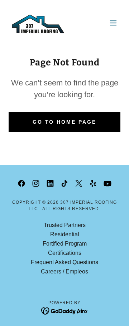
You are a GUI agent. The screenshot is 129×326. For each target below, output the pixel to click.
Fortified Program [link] (65, 244)
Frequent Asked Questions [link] (64, 262)
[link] (38, 23)
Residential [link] (64, 234)
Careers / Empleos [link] (64, 271)
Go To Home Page (65, 122)
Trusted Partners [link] (65, 225)
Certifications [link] (64, 253)
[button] (113, 23)
